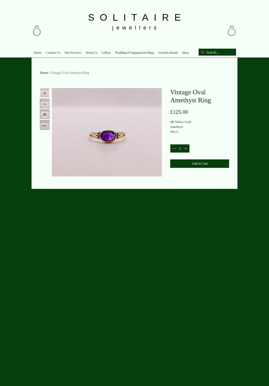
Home (44, 73)
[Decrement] (174, 148)
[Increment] (186, 148)
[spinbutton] (180, 148)
